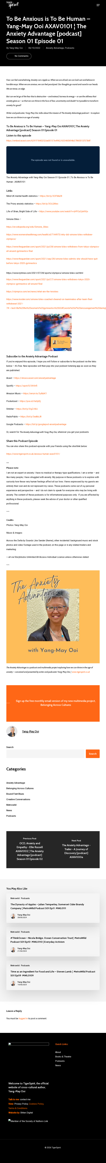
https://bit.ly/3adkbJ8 (30, 416)
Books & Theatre (63, 1056)
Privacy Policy (21, 1104)
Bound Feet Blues (15, 794)
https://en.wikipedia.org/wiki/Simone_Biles (27, 227)
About (58, 1052)
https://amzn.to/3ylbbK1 (35, 393)
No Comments (21, 56)
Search (10, 747)
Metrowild (11, 805)
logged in (23, 1018)
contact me (25, 1099)
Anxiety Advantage (55, 48)
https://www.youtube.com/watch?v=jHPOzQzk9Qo (63, 211)
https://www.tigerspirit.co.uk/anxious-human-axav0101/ (33, 454)
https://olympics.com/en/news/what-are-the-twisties (32, 291)
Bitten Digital (26, 1112)
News (9, 810)
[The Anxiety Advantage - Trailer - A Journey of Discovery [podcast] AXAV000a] (76, 849)
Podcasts (69, 48)
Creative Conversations (18, 799)
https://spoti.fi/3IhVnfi (26, 385)
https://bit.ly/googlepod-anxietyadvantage (46, 424)
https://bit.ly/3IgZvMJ (27, 409)
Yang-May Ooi (16, 48)
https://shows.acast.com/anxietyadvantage (35, 378)
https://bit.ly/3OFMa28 (51, 196)
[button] (98, 5)
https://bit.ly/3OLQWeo (47, 203)
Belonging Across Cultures (20, 788)
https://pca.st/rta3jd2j (30, 401)
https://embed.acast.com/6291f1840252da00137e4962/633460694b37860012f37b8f (48, 140)
